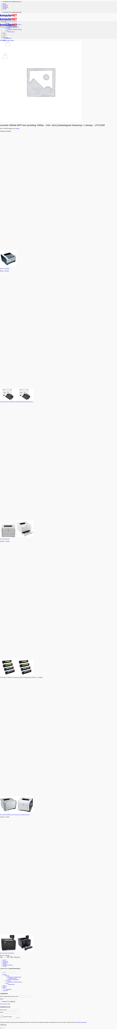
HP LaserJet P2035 (4, 539)
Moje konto (5, 5)
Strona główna (3, 40)
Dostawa (5, 963)
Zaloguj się (12, 1001)
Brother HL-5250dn (4, 268)
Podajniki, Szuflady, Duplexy (15, 29)
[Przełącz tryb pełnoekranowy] (1, 1027)
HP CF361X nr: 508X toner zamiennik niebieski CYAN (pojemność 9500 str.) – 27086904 (21, 677)
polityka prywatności (82, 1022)
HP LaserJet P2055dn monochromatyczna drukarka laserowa (14, 814)
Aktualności (5, 7)
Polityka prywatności (8, 965)
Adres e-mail (3, 1009)
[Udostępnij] (3, 1027)
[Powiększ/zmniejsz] (0, 1027)
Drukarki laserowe (12, 25)
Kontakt (4, 8)
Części (7, 30)
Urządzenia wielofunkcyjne (14, 24)
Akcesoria (7, 28)
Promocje (5, 6)
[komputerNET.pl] (8, 22)
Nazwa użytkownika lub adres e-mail (9, 996)
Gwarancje (5, 961)
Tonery (4, 33)
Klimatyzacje (8, 38)
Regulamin (5, 962)
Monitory (5, 35)
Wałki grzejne (11, 31)
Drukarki (5, 22)
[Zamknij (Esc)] (4, 1027)
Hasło (2, 999)
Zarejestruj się (3, 1024)
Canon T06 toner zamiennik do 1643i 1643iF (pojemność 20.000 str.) (16, 401)
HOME (4, 4)
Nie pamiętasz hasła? (5, 1004)
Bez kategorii (11, 40)
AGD (4, 36)
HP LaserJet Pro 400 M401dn (7, 953)
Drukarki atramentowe (13, 27)
